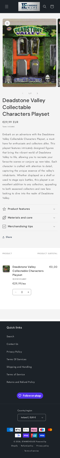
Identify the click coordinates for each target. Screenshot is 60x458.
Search (10, 336)
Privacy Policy (14, 351)
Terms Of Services (16, 359)
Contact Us (12, 344)
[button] (6, 6)
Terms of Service (16, 374)
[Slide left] (22, 93)
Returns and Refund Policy (21, 382)
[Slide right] (37, 93)
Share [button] (9, 237)
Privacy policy (42, 445)
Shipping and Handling (19, 367)
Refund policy (27, 445)
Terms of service (31, 450)
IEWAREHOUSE (29, 441)
